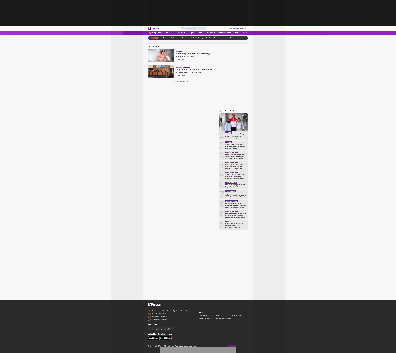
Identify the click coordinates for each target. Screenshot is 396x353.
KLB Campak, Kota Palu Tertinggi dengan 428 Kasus (193, 55)
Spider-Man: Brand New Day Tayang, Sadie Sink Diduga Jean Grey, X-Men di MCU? (234, 156)
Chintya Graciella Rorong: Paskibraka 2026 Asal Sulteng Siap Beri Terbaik (235, 146)
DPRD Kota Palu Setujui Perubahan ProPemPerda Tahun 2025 (194, 71)
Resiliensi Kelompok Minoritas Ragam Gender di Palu (235, 186)
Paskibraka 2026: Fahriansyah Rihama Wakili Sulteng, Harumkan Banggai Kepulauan (235, 136)
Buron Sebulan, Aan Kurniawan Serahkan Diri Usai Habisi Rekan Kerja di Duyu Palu (235, 38)
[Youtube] (168, 328)
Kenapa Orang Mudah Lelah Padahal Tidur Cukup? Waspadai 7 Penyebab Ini (234, 225)
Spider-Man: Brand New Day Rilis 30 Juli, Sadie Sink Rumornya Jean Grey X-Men (234, 176)
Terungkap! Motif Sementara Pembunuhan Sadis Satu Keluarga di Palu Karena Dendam (169, 38)
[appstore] (153, 339)
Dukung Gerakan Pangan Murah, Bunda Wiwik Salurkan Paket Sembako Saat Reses (235, 205)
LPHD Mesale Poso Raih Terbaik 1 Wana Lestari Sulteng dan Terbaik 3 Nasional (235, 195)
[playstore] (165, 339)
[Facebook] (149, 328)
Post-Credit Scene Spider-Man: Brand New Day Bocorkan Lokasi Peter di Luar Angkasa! (235, 215)
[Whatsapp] (157, 328)
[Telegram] (161, 328)
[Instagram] (164, 328)
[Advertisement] (198, 14)
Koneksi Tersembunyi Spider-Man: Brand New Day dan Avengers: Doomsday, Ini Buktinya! (235, 167)
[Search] (183, 28)
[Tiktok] (172, 328)
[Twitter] (153, 328)
